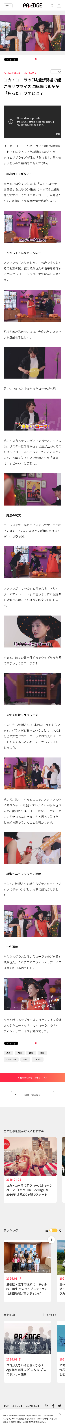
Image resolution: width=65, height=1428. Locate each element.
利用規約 (28, 1422)
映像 (31, 1053)
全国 (25, 1059)
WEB (20, 1053)
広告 (8, 1053)
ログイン (8, 6)
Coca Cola (11, 1059)
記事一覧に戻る (32, 1094)
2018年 (37, 1059)
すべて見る (51, 1314)
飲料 (42, 1053)
